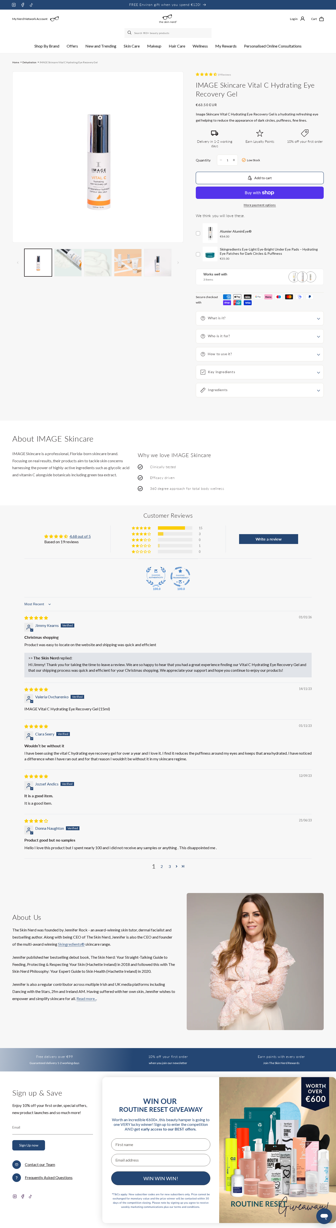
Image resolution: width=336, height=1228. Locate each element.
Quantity (203, 160)
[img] (36, 617)
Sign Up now (28, 1145)
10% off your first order (168, 1056)
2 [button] (162, 866)
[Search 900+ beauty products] (129, 33)
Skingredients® (71, 944)
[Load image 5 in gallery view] (158, 262)
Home (15, 62)
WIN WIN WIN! (160, 1178)
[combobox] (168, 33)
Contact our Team (40, 1164)
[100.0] (156, 577)
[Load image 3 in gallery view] (98, 262)
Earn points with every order (281, 1056)
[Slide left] (17, 262)
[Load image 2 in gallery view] (68, 262)
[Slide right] (178, 262)
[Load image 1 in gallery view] (38, 262)
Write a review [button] (269, 539)
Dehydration (29, 62)
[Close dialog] (324, 1086)
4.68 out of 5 (80, 536)
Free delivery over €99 (54, 1056)
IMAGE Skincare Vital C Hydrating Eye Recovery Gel (69, 62)
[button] (47, 46)
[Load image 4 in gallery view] (128, 262)
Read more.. (86, 998)
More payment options (260, 205)
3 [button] (169, 866)
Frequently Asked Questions (49, 1177)
